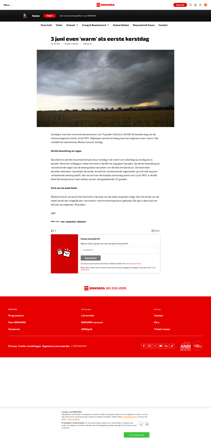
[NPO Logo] (205, 5)
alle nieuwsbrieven (133, 263)
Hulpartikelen (121, 25)
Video (59, 25)
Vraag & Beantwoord (94, 25)
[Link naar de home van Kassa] (25, 16)
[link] (63, 221)
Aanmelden (91, 258)
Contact (163, 25)
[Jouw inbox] (195, 5)
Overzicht (46, 25)
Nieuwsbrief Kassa (144, 25)
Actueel (70, 25)
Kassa (36, 15)
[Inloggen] (200, 4)
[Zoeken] (190, 4)
